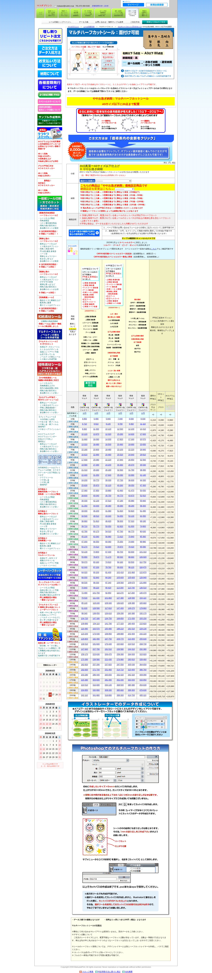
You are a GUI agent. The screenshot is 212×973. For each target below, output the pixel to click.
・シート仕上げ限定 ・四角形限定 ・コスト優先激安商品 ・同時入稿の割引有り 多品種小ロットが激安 (49, 223)
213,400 (131, 639)
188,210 (120, 629)
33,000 (84, 511)
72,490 (84, 593)
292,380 (143, 649)
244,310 (131, 649)
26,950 (131, 460)
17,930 (84, 460)
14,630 (131, 434)
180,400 (131, 624)
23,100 (120, 449)
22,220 (131, 449)
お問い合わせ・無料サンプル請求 (109, 22)
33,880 (108, 490)
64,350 (143, 516)
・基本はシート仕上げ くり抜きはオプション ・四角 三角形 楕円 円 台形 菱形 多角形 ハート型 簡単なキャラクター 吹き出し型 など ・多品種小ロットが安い (48, 522)
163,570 (96, 629)
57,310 (131, 521)
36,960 (84, 521)
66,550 (96, 542)
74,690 (131, 542)
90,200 (96, 572)
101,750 (96, 593)
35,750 (108, 496)
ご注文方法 (134, 22)
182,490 (96, 639)
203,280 (84, 675)
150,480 (108, 629)
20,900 (96, 449)
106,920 (143, 557)
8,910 (96, 424)
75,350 (120, 542)
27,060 (84, 490)
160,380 (131, 613)
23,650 (143, 444)
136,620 (120, 603)
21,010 (84, 470)
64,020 (84, 572)
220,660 (120, 644)
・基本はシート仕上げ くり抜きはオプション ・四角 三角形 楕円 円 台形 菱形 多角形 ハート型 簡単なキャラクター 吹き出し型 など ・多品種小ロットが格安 (48, 253)
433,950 (143, 680)
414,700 (131, 695)
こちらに (72, 329)
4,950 (84, 419)
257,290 (96, 665)
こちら (154, 249)
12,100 (131, 429)
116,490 (84, 629)
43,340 (108, 516)
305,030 (131, 665)
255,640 (143, 639)
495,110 (143, 695)
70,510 (96, 547)
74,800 (143, 526)
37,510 (108, 501)
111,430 (96, 598)
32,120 (108, 485)
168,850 (120, 618)
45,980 (131, 501)
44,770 (120, 496)
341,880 (96, 695)
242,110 (84, 695)
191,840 (96, 644)
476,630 (143, 690)
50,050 (143, 490)
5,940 (108, 419)
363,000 (131, 680)
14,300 (108, 439)
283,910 (131, 659)
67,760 (120, 531)
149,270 (131, 608)
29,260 (96, 470)
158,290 (120, 613)
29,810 (143, 455)
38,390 (143, 470)
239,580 (120, 649)
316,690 (96, 685)
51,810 (96, 521)
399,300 (131, 690)
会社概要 (129, 972)
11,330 (96, 429)
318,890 (108, 695)
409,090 (143, 675)
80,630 (143, 531)
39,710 (84, 526)
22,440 (84, 475)
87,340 (108, 583)
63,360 (96, 537)
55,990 (84, 557)
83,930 (131, 552)
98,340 (84, 613)
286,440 (96, 675)
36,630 (131, 480)
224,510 (131, 644)
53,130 (131, 516)
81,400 (108, 572)
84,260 (108, 577)
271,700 (96, 670)
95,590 (143, 547)
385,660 (120, 690)
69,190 (143, 521)
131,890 (143, 583)
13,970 (96, 434)
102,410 (120, 572)
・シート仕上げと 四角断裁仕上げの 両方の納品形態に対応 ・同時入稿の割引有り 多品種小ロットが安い (49, 385)
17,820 (120, 439)
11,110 (143, 424)
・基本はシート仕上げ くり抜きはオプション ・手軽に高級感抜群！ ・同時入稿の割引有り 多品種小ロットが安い (48, 405)
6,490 (96, 419)
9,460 (131, 424)
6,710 (84, 424)
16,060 (96, 439)
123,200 (84, 634)
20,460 (120, 444)
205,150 (143, 618)
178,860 (143, 608)
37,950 (96, 490)
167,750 (108, 639)
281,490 (108, 680)
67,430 (108, 552)
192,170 (143, 613)
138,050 (96, 613)
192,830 (84, 670)
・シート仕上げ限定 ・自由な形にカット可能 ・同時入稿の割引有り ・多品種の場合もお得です (49, 591)
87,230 (96, 567)
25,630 (84, 485)
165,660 (143, 603)
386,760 (143, 670)
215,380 (84, 680)
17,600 (143, 434)
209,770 (120, 639)
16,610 (84, 455)
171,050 (131, 618)
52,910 (143, 496)
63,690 (108, 547)
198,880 (120, 634)
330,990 (96, 690)
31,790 (131, 470)
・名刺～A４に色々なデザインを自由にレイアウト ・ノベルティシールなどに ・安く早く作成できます (50, 615)
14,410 (143, 429)
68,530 (84, 583)
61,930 (131, 526)
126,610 (108, 613)
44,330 (143, 480)
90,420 (108, 588)
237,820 (108, 665)
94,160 (120, 562)
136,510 (143, 588)
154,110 (143, 598)
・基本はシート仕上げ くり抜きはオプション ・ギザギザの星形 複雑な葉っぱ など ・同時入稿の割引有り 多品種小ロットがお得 (48, 282)
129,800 (84, 639)
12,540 (120, 429)
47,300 (143, 485)
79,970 (120, 547)
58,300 (143, 506)
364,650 (143, 665)
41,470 (131, 490)
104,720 (84, 618)
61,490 (143, 511)
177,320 (120, 624)
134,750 (108, 618)
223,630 (96, 654)
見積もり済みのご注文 (156, 22)
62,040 (84, 567)
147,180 (96, 618)
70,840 (131, 537)
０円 (84, 413)
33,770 (96, 480)
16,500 (108, 444)
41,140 (143, 475)
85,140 (84, 603)
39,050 (131, 485)
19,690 (131, 444)
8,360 (84, 429)
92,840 (96, 577)
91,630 (84, 608)
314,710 (120, 670)
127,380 (120, 598)
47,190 (120, 501)
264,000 (131, 654)
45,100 (84, 537)
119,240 (96, 603)
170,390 (84, 659)
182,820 (84, 665)
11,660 (84, 439)
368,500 (120, 685)
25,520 (120, 455)
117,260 (131, 593)
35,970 (96, 485)
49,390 (120, 506)
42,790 (84, 531)
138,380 (131, 603)
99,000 (120, 567)
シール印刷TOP (89, 26)
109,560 (120, 583)
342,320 (131, 675)
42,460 (120, 490)
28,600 (84, 496)
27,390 (96, 465)
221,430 (108, 659)
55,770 (96, 526)
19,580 (84, 465)
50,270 (84, 547)
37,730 (120, 480)
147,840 (84, 649)
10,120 (108, 429)
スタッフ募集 (87, 972)
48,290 (131, 506)
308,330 (108, 690)
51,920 (120, 511)
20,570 (143, 439)
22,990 (96, 455)
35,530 (143, 465)
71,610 (120, 537)
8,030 (143, 419)
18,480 (96, 444)
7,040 (120, 419)
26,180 (108, 470)
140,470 (143, 593)
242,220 (143, 634)
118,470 (143, 567)
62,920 (120, 526)
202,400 (131, 634)
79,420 (131, 547)
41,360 (108, 511)
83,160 (96, 562)
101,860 (131, 572)
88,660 (131, 557)
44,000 (96, 506)
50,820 (131, 511)
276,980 (120, 659)
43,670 (131, 496)
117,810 (108, 608)
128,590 (131, 598)
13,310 (84, 444)
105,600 (120, 577)
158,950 (108, 634)
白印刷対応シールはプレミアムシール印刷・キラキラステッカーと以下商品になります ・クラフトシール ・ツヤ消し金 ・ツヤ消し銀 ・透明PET (49, 476)
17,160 (131, 439)
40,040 (96, 496)
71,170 (108, 557)
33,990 (131, 475)
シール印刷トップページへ (59, 22)
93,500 (131, 562)
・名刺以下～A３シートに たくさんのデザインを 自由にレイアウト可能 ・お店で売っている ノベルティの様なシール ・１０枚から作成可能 (49, 350)
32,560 (143, 460)
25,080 (96, 460)
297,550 (120, 665)
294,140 (108, 685)
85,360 (143, 537)
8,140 (108, 424)
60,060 (108, 542)
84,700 (120, 552)
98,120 (131, 567)
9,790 (120, 424)
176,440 (108, 644)
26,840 (143, 449)
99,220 (96, 588)
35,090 (120, 475)
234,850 (84, 690)
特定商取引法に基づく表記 (109, 972)
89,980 (143, 542)
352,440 (120, 680)
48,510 (96, 516)
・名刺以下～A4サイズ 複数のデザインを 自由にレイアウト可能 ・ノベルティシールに (48, 559)
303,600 (96, 680)
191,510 (131, 629)
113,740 (131, 588)
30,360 (120, 465)
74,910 (108, 562)
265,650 (108, 675)
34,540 (84, 516)
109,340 (108, 603)
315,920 (143, 654)
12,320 (108, 434)
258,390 (120, 654)
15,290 (120, 434)
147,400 (120, 608)
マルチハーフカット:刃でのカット (130, 26)
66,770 (131, 531)
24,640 (131, 455)
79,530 (84, 598)
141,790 (108, 624)
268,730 (143, 644)
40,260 (120, 485)
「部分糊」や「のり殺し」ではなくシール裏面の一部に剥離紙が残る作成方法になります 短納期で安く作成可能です (49, 649)
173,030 (96, 634)
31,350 (96, 475)
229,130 (143, 629)
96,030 (96, 583)
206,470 (108, 654)
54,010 (108, 531)
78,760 (108, 567)
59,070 (84, 562)
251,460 (108, 670)
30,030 (108, 480)
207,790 (96, 649)
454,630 (143, 685)
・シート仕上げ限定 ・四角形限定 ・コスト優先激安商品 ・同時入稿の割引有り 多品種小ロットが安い (49, 498)
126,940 (143, 577)
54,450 (120, 516)
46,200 (96, 511)
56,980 (108, 537)
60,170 (96, 531)
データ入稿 (83, 22)
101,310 (143, 552)
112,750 (143, 562)
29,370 (131, 465)
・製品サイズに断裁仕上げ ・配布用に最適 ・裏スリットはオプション (49, 304)
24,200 (108, 465)
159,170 (84, 654)
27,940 (120, 460)
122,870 (143, 572)
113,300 (120, 588)
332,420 (120, 675)
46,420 (108, 521)
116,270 (120, 593)
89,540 (120, 557)
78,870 (96, 557)
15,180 (84, 449)
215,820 (143, 624)
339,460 (143, 659)
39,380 (108, 506)
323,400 (131, 670)
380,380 (131, 685)
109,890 (84, 624)
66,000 (84, 577)
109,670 (131, 583)
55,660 (143, 501)
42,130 (96, 501)
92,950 (108, 593)
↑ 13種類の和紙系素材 (49, 323)
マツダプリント (73, 26)
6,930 (131, 419)
